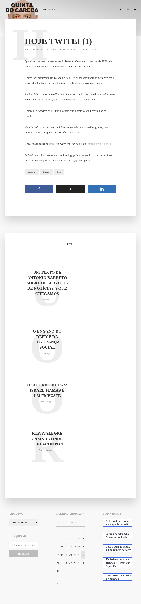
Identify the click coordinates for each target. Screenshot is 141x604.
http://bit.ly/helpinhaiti (100, 143)
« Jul (57, 583)
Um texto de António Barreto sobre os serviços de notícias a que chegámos (47, 283)
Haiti (59, 172)
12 (66, 546)
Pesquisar (23, 554)
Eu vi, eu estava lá (105, 10)
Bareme (46, 172)
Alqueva (31, 172)
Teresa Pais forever (80, 10)
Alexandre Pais (35, 49)
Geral (51, 49)
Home (34, 10)
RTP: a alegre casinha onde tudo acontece (47, 438)
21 (75, 555)
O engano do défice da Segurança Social (47, 339)
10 (58, 546)
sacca (52, 143)
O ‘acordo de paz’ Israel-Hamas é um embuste (47, 390)
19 (66, 555)
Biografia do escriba (53, 10)
